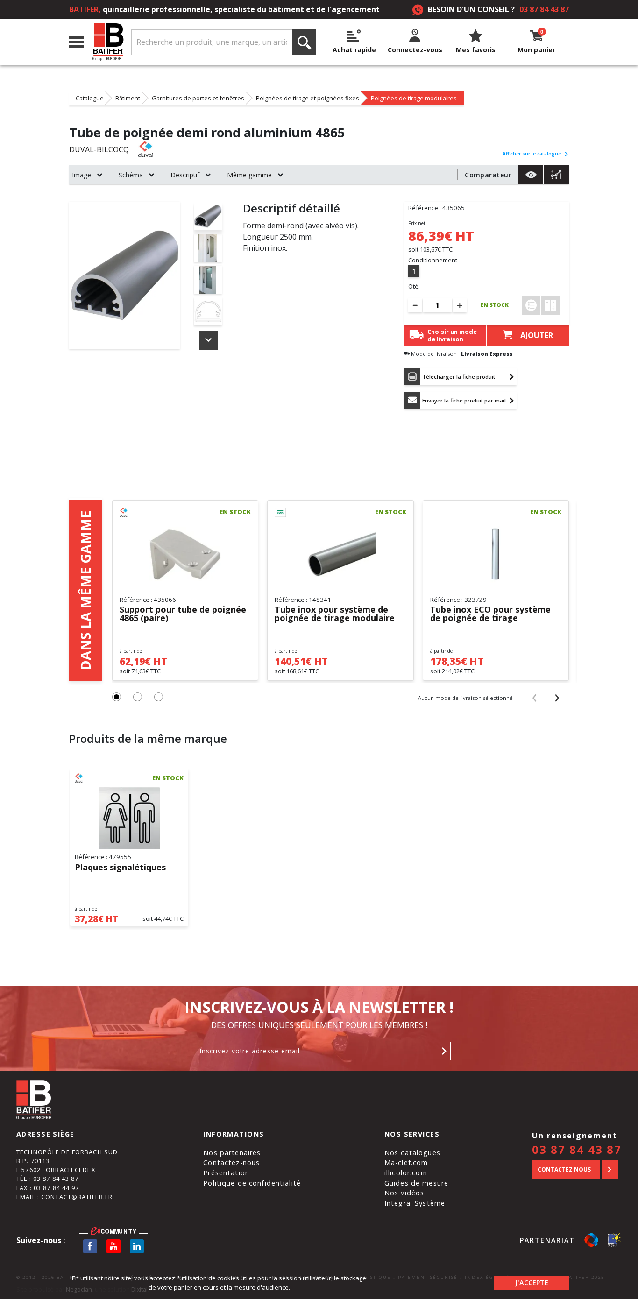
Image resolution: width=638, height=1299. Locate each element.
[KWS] (295, 512)
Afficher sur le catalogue (532, 153)
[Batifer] (108, 42)
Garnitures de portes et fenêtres (198, 98)
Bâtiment (127, 98)
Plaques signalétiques (120, 868)
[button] (116, 696)
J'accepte (531, 1282)
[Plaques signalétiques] (129, 818)
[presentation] (534, 697)
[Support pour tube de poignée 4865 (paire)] (185, 554)
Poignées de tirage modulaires (414, 98)
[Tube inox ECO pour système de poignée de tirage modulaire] (495, 554)
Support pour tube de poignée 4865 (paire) (183, 614)
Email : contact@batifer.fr (64, 1197)
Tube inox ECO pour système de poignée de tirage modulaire (490, 614)
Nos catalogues (412, 1152)
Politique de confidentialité (252, 1183)
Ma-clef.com (406, 1162)
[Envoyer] (444, 1051)
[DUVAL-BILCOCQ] (159, 149)
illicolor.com (405, 1172)
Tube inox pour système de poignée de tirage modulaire (335, 614)
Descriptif (184, 174)
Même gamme (249, 174)
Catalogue (90, 98)
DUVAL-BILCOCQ (99, 149)
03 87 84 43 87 (544, 9)
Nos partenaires (232, 1152)
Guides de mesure (416, 1183)
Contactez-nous (231, 1162)
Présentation (226, 1172)
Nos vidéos (404, 1192)
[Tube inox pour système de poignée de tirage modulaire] (340, 554)
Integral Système (414, 1203)
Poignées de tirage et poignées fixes (307, 98)
